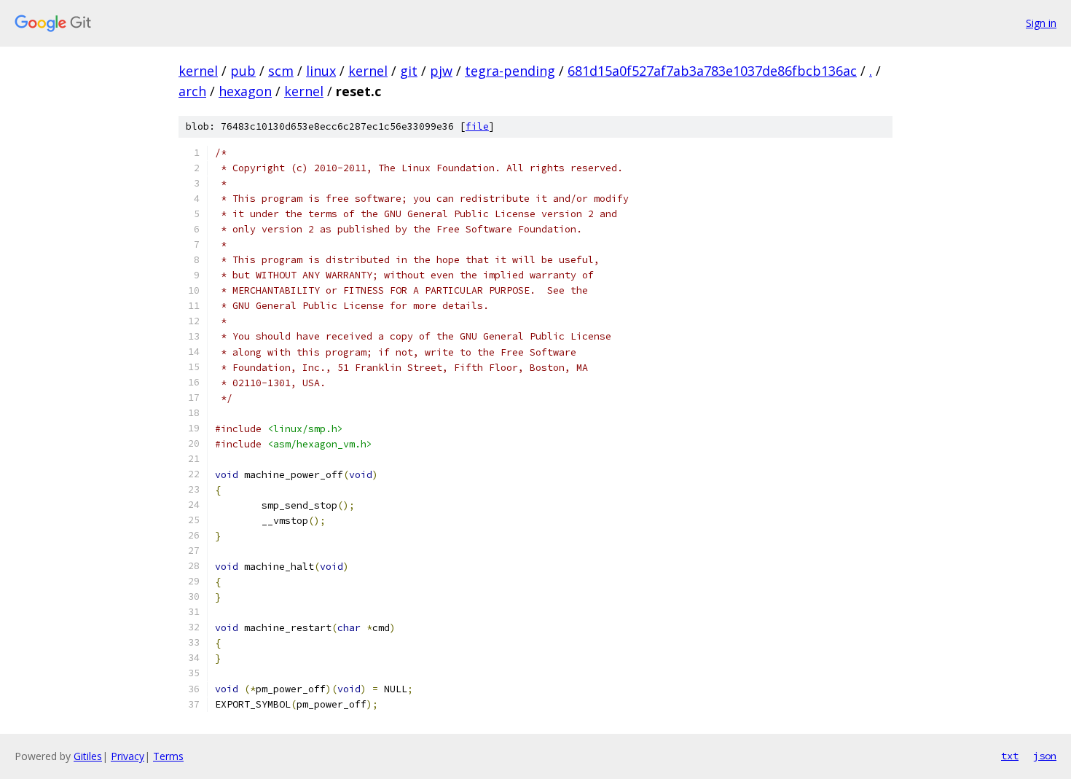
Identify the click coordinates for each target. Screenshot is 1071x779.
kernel (198, 70)
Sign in (1041, 23)
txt (1010, 755)
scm (281, 70)
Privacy (127, 756)
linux (321, 70)
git (408, 70)
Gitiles (88, 756)
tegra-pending (510, 70)
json (1044, 755)
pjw (441, 70)
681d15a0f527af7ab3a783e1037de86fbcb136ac (712, 70)
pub (243, 70)
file (477, 126)
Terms (168, 756)
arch (192, 91)
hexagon (245, 91)
